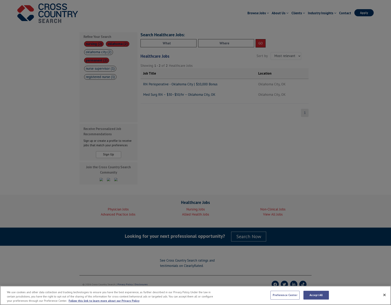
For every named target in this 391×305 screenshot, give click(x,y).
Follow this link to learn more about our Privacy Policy (104, 301)
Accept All (316, 295)
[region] (195, 295)
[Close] (384, 294)
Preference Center (285, 295)
